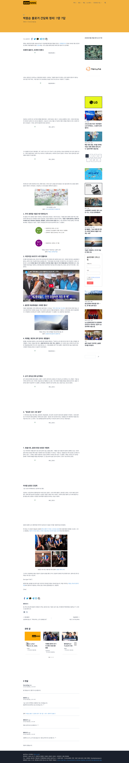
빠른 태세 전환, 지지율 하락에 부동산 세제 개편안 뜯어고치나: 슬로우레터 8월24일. (93, 147)
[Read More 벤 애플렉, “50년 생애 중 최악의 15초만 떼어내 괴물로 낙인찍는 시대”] (93, 221)
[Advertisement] (93, 85)
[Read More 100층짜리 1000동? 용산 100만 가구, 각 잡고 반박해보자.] (93, 202)
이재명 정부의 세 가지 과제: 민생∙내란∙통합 (50, 646)
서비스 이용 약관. (61, 760)
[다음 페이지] (75, 644)
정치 (24, 14)
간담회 (38, 45)
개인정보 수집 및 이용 (95, 277)
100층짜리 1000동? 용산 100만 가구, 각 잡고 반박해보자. (93, 211)
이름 (88, 270)
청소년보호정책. (71, 760)
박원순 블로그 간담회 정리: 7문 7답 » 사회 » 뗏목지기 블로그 (41, 713)
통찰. (86, 208)
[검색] (98, 356)
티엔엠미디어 (62, 43)
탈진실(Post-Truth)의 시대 (68, 645)
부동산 (86, 301)
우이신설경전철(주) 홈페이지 (53, 209)
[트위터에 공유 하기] (34, 39)
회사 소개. (36, 754)
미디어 (88, 227)
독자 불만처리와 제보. (96, 760)
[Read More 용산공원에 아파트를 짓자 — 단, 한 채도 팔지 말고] (93, 295)
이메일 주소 (89, 263)
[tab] (50, 657)
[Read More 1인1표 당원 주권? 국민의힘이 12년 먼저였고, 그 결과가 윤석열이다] (93, 116)
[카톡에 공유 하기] (37, 39)
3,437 (94, 160)
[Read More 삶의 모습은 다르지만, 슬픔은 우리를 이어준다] (93, 335)
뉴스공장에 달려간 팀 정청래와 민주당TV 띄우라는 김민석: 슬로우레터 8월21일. (93, 324)
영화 (91, 227)
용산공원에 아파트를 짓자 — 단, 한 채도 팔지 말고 (93, 305)
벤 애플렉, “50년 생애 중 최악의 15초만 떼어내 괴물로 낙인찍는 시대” (93, 231)
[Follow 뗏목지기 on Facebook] (24, 612)
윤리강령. (88, 760)
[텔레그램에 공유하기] (40, 39)
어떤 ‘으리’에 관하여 (74, 618)
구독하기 (90, 283)
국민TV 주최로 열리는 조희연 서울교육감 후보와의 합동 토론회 (44, 531)
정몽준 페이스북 (60, 569)
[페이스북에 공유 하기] (32, 39)
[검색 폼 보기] (105, 2)
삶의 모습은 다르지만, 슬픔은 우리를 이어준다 (93, 344)
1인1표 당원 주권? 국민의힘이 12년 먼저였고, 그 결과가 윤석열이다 (93, 126)
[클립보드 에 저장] (46, 39)
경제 (88, 208)
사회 (91, 248)
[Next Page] (99, 160)
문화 (85, 227)
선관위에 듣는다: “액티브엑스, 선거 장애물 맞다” (35, 618)
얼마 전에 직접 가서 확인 (59, 308)
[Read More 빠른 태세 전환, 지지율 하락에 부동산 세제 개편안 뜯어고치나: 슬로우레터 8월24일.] (93, 136)
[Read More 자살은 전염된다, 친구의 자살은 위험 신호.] (93, 242)
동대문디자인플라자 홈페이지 (52, 334)
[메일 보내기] (43, 39)
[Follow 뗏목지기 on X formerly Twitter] (27, 612)
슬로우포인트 (87, 248)
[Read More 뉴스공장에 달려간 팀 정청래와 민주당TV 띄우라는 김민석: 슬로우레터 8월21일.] (93, 314)
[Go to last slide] (27, 644)
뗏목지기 (25, 21)
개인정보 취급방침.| (81, 760)
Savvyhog (26, 685)
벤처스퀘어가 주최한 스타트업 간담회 (50, 529)
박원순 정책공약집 (52, 252)
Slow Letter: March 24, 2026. (32, 645)
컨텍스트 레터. (87, 142)
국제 (85, 341)
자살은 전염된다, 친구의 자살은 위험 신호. (93, 251)
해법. (84, 2)
